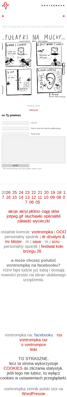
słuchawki (33, 216)
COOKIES (13, 368)
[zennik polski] (6, 9)
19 (53, 192)
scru (55, 241)
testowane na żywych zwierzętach (33, 26)
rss (59, 335)
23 (27, 192)
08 (59, 197)
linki (33, 349)
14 (21, 197)
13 (27, 197)
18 (59, 192)
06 (31, 202)
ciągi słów (50, 211)
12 (33, 197)
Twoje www (35, 134)
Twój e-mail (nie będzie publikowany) (46, 128)
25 (14, 192)
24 (21, 192)
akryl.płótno (29, 211)
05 (38, 202)
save (36, 241)
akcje (13, 211)
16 (8, 197)
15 (14, 197)
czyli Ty (34, 123)
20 (46, 192)
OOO (61, 231)
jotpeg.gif (33, 110)
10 (46, 197)
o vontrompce (33, 344)
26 (8, 192)
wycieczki (41, 221)
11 (40, 197)
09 (52, 197)
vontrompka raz (33, 339)
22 (33, 192)
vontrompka (42, 231)
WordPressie (33, 393)
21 (40, 192)
